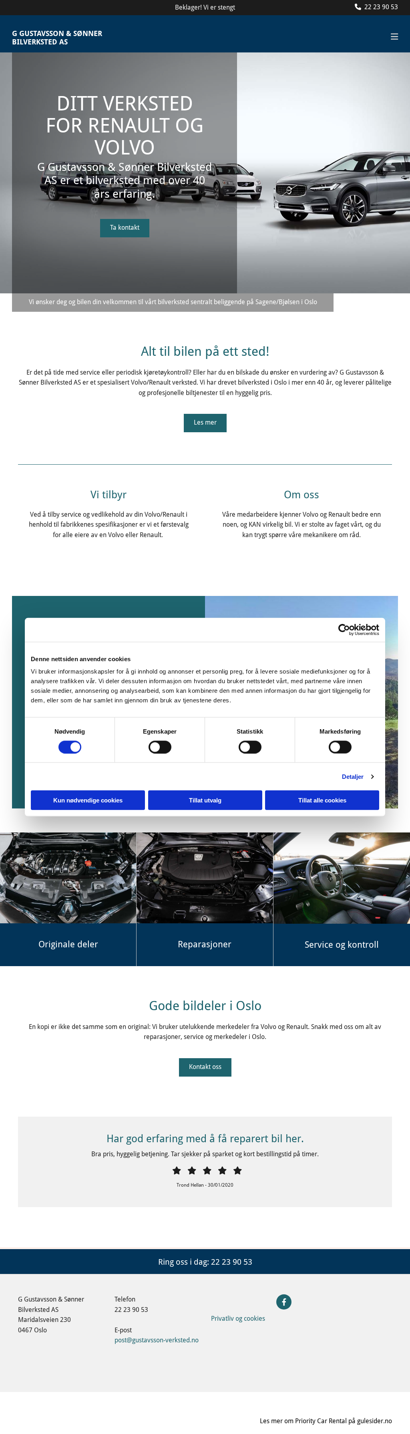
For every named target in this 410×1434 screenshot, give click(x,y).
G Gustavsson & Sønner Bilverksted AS (57, 37)
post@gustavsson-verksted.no (157, 1340)
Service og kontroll (342, 945)
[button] (124, 228)
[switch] (160, 746)
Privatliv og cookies (238, 1318)
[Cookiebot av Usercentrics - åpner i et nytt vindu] (344, 630)
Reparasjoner (204, 944)
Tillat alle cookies (322, 800)
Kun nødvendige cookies (88, 800)
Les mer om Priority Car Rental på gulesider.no (326, 1421)
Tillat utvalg (205, 800)
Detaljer (353, 776)
